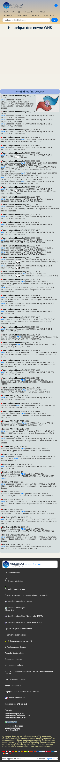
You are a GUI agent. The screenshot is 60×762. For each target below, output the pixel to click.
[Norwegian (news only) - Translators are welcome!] (19, 751)
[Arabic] (46, 751)
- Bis (44, 671)
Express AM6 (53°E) (10, 396)
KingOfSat (50, 759)
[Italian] (28, 751)
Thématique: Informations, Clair (17, 716)
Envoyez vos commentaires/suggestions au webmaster (26, 595)
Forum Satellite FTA (12, 730)
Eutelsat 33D (7, 482)
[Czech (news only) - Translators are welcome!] (34, 751)
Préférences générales (14, 581)
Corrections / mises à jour (15, 589)
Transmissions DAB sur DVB (16, 704)
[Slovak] (37, 751)
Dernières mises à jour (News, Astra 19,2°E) (24, 622)
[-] (19, 12)
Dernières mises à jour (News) (19, 601)
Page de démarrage (32, 564)
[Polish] (31, 751)
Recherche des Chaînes (16, 647)
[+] (13, 12)
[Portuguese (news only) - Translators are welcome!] (22, 751)
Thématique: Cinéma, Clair (15, 718)
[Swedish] (16, 751)
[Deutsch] (13, 751)
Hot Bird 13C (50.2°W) (11, 517)
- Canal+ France (27, 671)
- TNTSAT (38, 671)
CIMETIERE (35, 15)
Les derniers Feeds (12, 728)
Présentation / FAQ (12, 573)
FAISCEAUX (22, 15)
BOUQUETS (8, 15)
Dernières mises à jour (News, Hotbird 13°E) (25, 616)
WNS (3, 100)
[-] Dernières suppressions (15, 635)
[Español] (25, 751)
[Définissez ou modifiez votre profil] (56, 5)
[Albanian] (10, 753)
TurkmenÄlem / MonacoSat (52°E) (16, 96)
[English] (3, 751)
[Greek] (40, 751)
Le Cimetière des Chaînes (15, 679)
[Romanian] (3, 753)
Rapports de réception (13, 659)
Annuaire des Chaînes (14, 665)
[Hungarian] (7, 753)
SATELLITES (28, 12)
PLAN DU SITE (50, 15)
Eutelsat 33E (7, 454)
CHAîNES (41, 12)
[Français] (7, 751)
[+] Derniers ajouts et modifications (18, 629)
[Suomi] (43, 751)
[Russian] (52, 751)
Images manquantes (13, 686)
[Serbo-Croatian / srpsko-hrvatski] (55, 751)
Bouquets (8, 671)
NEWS (6, 12)
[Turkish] (49, 751)
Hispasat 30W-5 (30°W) (11, 464)
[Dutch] (10, 751)
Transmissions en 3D (16, 698)
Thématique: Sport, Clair (14, 714)
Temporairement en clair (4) (20, 641)
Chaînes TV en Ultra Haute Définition (24, 692)
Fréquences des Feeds (14, 726)
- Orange (49, 671)
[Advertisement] (30, 59)
